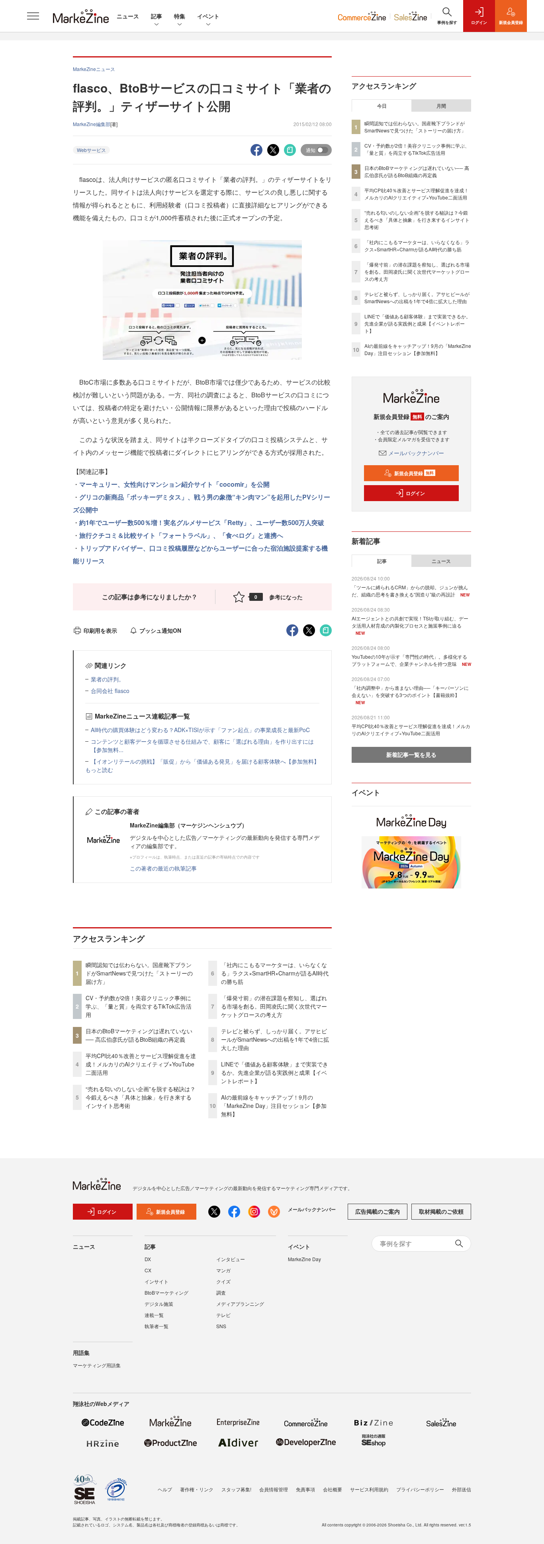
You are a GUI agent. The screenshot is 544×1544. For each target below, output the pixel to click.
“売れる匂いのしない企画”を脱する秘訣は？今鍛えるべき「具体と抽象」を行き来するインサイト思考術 (141, 1097)
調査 (221, 1292)
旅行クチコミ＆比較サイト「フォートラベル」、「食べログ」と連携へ (181, 535)
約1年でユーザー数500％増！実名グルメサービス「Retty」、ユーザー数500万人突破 (201, 522)
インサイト (156, 1281)
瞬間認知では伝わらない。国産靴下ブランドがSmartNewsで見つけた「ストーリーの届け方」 (139, 973)
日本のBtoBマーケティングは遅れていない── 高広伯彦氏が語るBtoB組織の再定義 (139, 1035)
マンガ (223, 1270)
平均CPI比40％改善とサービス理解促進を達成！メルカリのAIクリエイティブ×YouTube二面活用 (141, 1064)
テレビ (223, 1314)
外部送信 (461, 1489)
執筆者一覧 (156, 1326)
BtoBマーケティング (166, 1292)
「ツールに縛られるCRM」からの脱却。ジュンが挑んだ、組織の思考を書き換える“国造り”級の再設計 (410, 591)
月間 (441, 105)
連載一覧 (154, 1314)
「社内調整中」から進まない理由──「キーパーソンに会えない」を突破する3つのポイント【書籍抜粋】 (410, 691)
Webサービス (91, 149)
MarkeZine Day (304, 1259)
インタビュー (230, 1259)
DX (148, 1259)
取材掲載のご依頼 (441, 1211)
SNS (221, 1326)
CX (148, 1270)
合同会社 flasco (110, 691)
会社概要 (332, 1489)
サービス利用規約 (369, 1489)
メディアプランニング (240, 1303)
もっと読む (99, 770)
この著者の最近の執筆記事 (163, 868)
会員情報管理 (273, 1489)
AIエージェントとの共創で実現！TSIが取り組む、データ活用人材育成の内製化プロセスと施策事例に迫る (410, 622)
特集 (179, 16)
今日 (382, 105)
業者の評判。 (107, 679)
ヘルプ (165, 1489)
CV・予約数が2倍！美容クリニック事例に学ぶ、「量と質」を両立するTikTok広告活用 (139, 1006)
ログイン (415, 493)
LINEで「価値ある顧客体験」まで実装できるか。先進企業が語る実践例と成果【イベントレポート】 (274, 1072)
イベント (208, 16)
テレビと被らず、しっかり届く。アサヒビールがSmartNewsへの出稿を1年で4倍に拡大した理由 (275, 1039)
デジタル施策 (159, 1303)
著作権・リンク (196, 1489)
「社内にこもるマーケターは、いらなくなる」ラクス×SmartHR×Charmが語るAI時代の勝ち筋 (275, 973)
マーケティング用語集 (97, 1365)
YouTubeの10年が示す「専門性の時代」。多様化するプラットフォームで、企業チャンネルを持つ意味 (409, 660)
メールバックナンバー (416, 453)
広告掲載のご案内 (377, 1211)
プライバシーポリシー (420, 1489)
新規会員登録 (414, 473)
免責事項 (305, 1489)
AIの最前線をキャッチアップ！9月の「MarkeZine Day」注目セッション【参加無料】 (274, 1105)
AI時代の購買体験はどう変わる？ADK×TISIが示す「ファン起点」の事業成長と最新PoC (200, 730)
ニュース (128, 16)
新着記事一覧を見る (411, 754)
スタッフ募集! (236, 1489)
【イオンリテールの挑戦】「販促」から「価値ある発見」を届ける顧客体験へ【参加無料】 (205, 761)
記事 (156, 16)
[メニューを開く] (33, 16)
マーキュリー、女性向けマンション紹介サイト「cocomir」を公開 (174, 484)
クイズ (223, 1281)
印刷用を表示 (100, 630)
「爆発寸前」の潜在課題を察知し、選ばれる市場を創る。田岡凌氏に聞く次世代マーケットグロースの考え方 (274, 1006)
